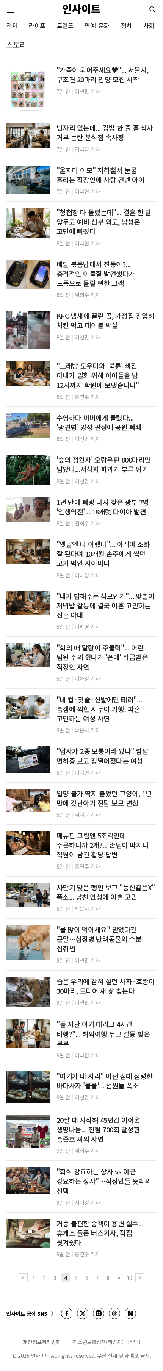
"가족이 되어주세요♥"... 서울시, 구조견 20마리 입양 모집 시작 (102, 74)
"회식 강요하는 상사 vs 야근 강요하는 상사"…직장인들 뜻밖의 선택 (103, 1181)
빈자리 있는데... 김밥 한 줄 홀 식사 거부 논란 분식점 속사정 (104, 132)
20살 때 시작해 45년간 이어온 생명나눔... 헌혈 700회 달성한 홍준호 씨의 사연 (98, 1129)
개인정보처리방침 (42, 1342)
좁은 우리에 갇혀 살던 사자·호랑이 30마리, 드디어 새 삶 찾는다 (105, 986)
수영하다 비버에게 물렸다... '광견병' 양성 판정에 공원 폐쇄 (99, 422)
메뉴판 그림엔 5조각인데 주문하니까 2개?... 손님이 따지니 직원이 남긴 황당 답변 (102, 845)
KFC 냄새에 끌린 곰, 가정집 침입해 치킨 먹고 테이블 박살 (105, 320)
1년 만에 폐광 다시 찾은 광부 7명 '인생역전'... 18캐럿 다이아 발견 (102, 506)
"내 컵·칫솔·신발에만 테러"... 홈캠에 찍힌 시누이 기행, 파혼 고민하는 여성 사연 (99, 709)
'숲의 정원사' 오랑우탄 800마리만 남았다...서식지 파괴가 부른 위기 (103, 464)
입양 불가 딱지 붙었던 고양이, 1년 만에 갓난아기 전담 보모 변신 (104, 798)
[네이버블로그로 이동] (130, 1313)
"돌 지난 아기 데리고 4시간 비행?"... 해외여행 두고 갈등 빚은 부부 (103, 1033)
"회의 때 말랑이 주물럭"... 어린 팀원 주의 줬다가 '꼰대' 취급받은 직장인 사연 (102, 657)
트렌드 (65, 25)
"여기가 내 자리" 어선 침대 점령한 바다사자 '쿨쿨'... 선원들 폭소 (104, 1080)
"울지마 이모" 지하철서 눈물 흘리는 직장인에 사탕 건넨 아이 (100, 175)
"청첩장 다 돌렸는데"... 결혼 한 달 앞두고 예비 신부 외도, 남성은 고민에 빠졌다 (104, 222)
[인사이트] (81, 9)
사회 (148, 25)
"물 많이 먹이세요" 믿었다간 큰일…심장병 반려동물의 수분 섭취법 (99, 939)
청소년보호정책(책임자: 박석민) (107, 1342)
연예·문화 (97, 25)
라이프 (37, 25)
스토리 (16, 44)
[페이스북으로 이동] (66, 1313)
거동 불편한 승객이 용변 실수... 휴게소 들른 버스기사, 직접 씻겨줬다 (100, 1233)
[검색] (152, 9)
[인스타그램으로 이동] (98, 1313)
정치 (126, 25)
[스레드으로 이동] (114, 1313)
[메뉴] (10, 9)
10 (129, 1278)
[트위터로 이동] (82, 1313)
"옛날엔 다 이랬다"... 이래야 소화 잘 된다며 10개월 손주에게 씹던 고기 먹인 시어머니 (103, 553)
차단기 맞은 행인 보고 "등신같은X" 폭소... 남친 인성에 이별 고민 (105, 892)
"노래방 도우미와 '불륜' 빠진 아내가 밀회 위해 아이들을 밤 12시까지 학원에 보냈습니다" (97, 375)
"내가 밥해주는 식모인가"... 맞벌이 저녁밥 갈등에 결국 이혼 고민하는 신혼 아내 (105, 605)
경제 (11, 25)
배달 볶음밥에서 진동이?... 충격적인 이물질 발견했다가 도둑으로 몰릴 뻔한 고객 (95, 274)
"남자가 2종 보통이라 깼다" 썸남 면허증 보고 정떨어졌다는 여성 (102, 755)
